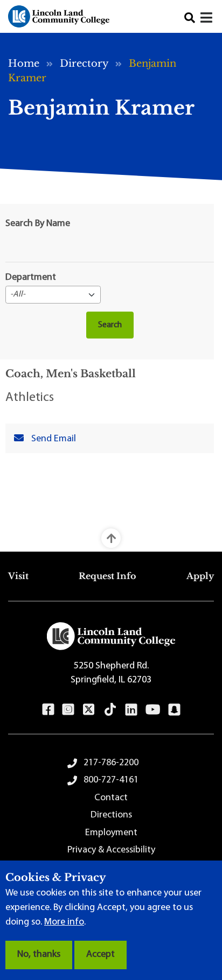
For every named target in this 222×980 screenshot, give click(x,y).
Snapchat (174, 709)
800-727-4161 (111, 780)
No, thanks (38, 955)
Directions (111, 815)
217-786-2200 (111, 763)
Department (30, 278)
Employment (111, 833)
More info (64, 922)
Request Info (107, 575)
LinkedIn (131, 709)
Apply (200, 575)
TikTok (110, 709)
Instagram (68, 709)
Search (189, 18)
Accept (100, 955)
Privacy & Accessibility (111, 850)
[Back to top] (111, 538)
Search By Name (37, 224)
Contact (111, 798)
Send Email (53, 439)
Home (23, 63)
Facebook (48, 709)
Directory (84, 63)
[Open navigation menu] (207, 19)
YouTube (152, 709)
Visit (18, 575)
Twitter (88, 709)
